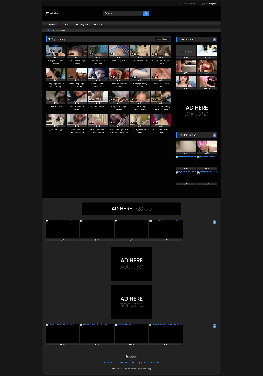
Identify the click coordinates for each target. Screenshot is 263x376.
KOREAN (66, 24)
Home (54, 24)
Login (202, 3)
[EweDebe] (52, 13)
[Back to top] (254, 368)
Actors (99, 24)
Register (213, 3)
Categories (83, 24)
